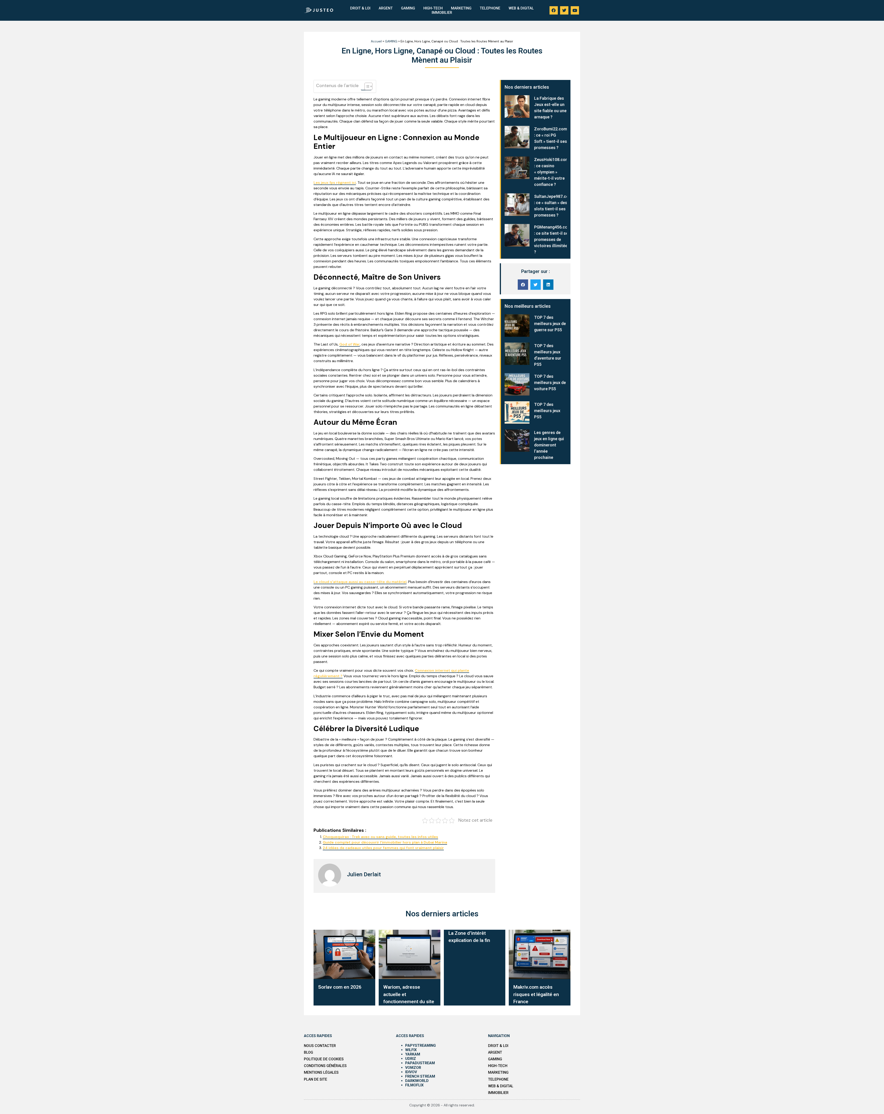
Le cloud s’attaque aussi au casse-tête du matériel (360, 581)
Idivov (411, 1072)
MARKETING (461, 8)
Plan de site (315, 1079)
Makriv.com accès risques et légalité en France (536, 994)
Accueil (376, 41)
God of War (349, 344)
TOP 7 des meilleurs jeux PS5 (547, 410)
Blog (308, 1052)
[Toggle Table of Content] (366, 86)
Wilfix (411, 1050)
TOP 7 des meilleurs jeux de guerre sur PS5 (550, 323)
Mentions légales (321, 1072)
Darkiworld (417, 1081)
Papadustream (420, 1063)
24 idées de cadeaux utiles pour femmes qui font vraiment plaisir (383, 847)
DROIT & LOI (360, 8)
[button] (523, 284)
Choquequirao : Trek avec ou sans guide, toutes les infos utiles (380, 836)
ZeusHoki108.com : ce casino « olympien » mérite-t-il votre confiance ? (551, 172)
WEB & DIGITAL (521, 8)
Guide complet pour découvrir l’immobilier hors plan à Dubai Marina (385, 842)
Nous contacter (320, 1046)
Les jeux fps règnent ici (335, 182)
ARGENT (386, 8)
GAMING (408, 8)
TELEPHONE (490, 8)
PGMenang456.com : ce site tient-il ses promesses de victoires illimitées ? (552, 239)
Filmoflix (414, 1085)
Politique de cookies (324, 1059)
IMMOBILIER (442, 12)
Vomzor (413, 1067)
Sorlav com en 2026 (339, 987)
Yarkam (412, 1054)
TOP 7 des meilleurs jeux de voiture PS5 (550, 382)
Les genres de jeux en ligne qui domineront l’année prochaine (549, 445)
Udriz (410, 1058)
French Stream (420, 1076)
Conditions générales (325, 1066)
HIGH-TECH (433, 8)
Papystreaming (420, 1045)
